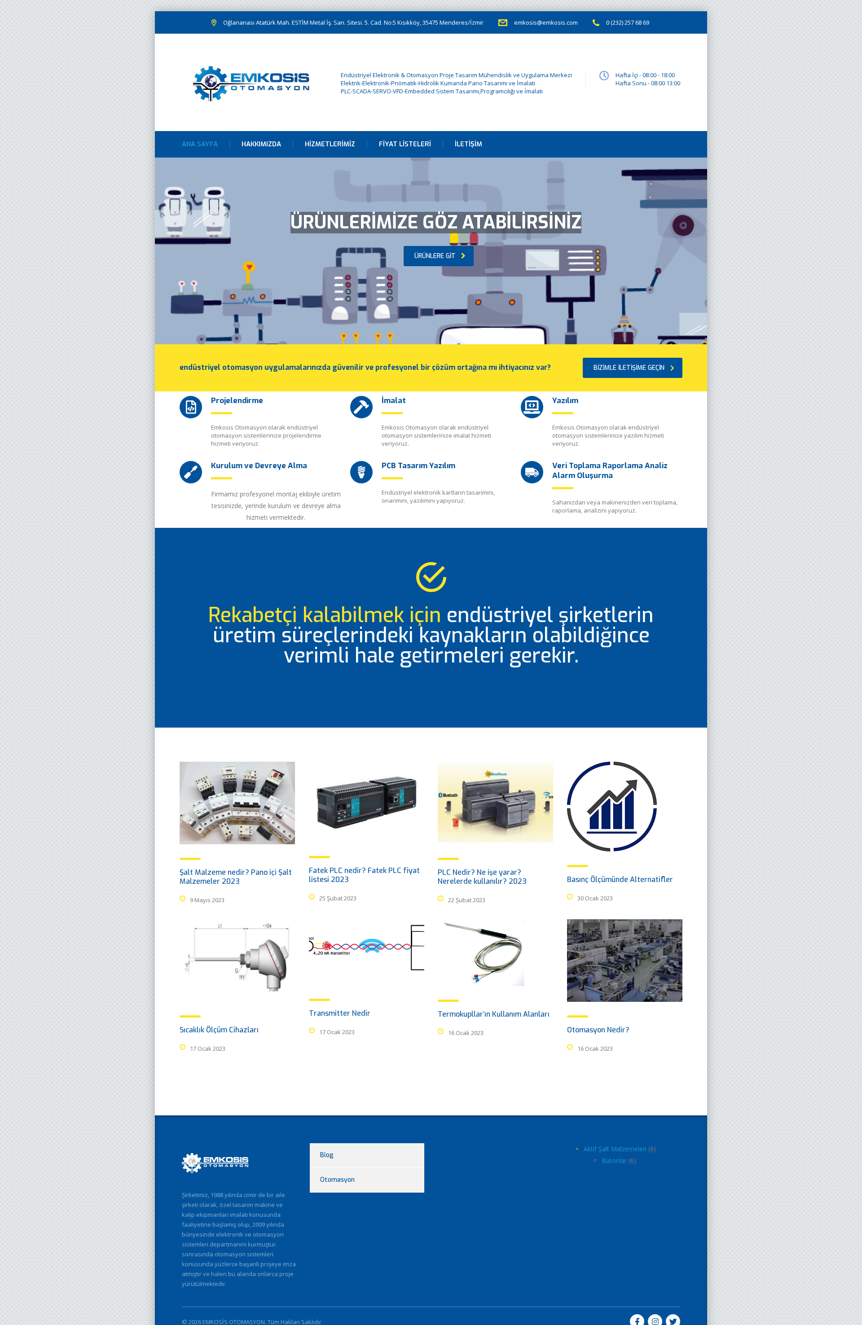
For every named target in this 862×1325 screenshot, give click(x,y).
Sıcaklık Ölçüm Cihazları (219, 1030)
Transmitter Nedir (339, 1013)
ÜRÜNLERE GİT (435, 256)
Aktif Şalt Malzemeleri (615, 1149)
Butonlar (614, 1160)
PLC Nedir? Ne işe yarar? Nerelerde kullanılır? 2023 (482, 877)
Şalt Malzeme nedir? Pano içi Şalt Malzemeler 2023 (236, 877)
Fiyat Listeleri (405, 144)
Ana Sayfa (200, 144)
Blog (327, 1155)
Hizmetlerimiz (330, 144)
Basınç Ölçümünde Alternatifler (620, 879)
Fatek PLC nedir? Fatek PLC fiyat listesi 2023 (364, 875)
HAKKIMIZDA (261, 144)
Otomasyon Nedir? (598, 1030)
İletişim (468, 144)
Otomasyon (337, 1180)
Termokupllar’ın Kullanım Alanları (494, 1014)
